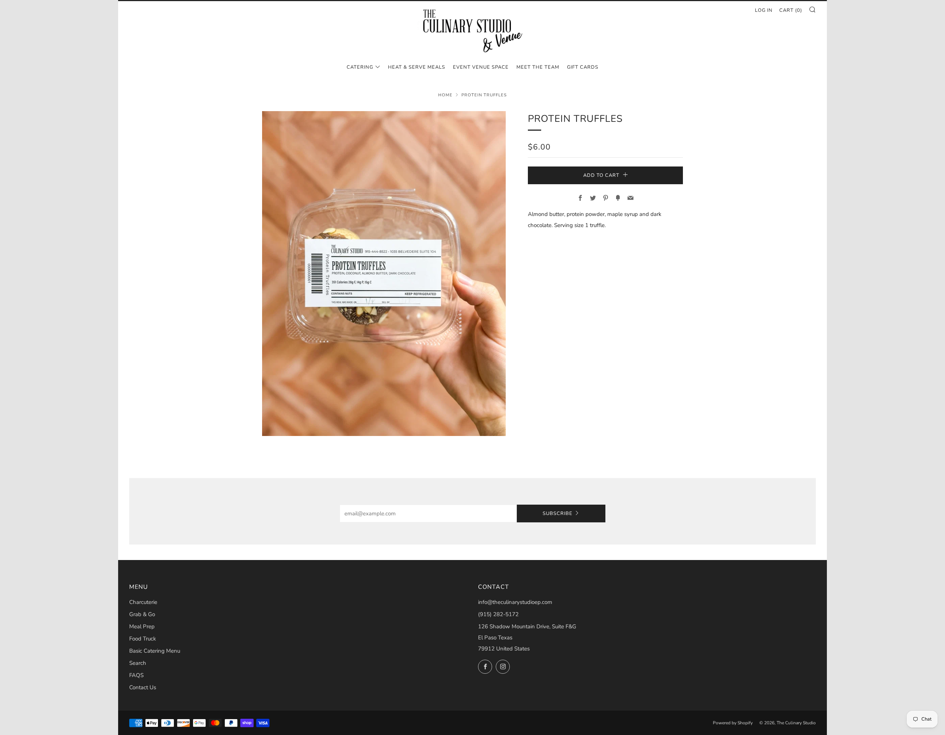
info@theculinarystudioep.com (515, 602)
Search (137, 663)
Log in (764, 10)
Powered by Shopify (733, 723)
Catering (360, 67)
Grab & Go (142, 614)
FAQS (136, 675)
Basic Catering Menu (154, 651)
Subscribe (558, 513)
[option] (384, 273)
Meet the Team (537, 67)
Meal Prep (142, 626)
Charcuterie (143, 602)
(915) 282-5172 (498, 614)
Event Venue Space (481, 67)
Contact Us (142, 687)
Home (445, 95)
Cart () (790, 10)
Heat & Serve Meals (416, 67)
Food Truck (142, 638)
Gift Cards (582, 67)
